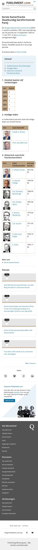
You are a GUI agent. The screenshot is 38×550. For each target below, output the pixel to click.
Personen (6, 457)
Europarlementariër (9, 472)
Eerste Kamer (21, 35)
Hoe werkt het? (7, 461)
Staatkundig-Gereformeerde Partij (18, 28)
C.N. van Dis (16, 223)
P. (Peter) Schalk (18, 170)
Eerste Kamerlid (7, 465)
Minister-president (8, 482)
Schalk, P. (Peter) (18, 132)
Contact (25, 526)
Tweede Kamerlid (8, 468)
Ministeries (6, 447)
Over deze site (15, 526)
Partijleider (6, 479)
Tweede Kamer (7, 433)
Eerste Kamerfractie (11, 262)
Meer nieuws (30, 363)
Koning (4, 451)
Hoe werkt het (6, 430)
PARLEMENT (18, 3)
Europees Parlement (9, 513)
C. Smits (15, 245)
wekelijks (17, 392)
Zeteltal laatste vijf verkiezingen (19, 66)
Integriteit (5, 493)
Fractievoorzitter (7, 475)
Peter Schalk (21, 52)
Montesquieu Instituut (25, 5)
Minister (5, 486)
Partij (4, 440)
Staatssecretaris (7, 489)
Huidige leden (12, 68)
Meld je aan (9, 400)
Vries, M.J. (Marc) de (19, 143)
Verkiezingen (8, 499)
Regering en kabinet (9, 444)
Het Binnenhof (9, 425)
